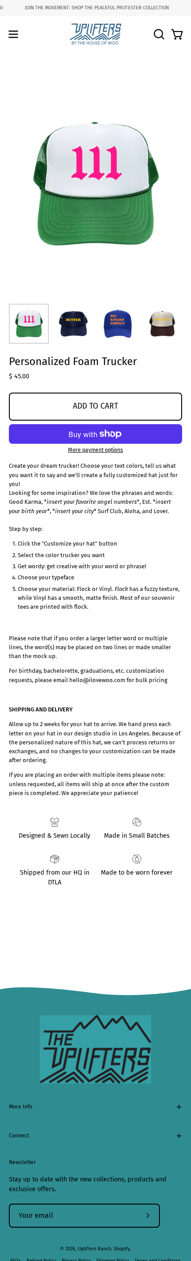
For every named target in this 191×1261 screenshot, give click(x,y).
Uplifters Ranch (94, 1249)
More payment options (95, 450)
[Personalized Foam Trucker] (29, 324)
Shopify (122, 1249)
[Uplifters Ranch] (95, 34)
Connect (19, 1135)
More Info (20, 1107)
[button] (158, 34)
